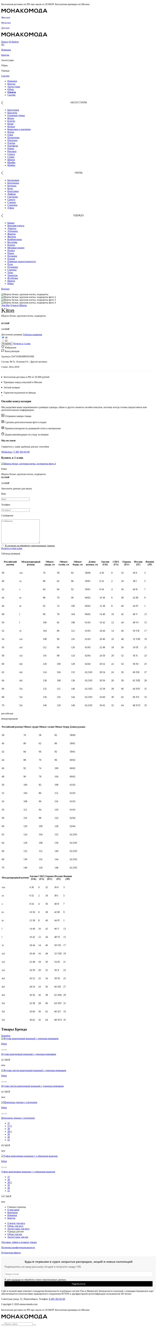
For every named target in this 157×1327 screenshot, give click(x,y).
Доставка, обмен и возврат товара (19, 1242)
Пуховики (12, 267)
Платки (11, 143)
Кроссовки (13, 191)
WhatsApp (6, 452)
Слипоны (12, 205)
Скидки (5, 76)
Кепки (10, 118)
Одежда (11, 92)
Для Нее (5, 305)
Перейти (5, 1035)
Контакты (12, 1212)
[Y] (2, 1324)
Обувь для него (15, 1226)
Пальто (11, 250)
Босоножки (13, 180)
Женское (5, 17)
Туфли (10, 207)
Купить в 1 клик (22, 343)
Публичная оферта (11, 1252)
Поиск (4, 42)
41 (8, 1139)
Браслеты (12, 112)
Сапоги (11, 199)
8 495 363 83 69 (57, 1299)
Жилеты (11, 236)
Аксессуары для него (18, 1228)
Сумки (10, 157)
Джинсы (11, 228)
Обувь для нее (14, 1234)
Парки (10, 253)
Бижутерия (13, 110)
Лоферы (11, 194)
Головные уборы (16, 115)
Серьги (11, 154)
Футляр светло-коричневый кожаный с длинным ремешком (32, 1086)
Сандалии (12, 196)
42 (6, 340)
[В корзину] (2, 1049)
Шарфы (11, 162)
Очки (10, 134)
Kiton (4, 1043)
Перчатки (12, 140)
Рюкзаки (11, 151)
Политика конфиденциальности (18, 1247)
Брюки (10, 223)
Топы (10, 272)
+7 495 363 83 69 (21, 452)
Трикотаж (12, 275)
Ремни (10, 148)
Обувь (10, 89)
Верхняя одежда (15, 225)
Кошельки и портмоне (19, 129)
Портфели (12, 146)
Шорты (11, 281)
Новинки (6, 49)
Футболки (12, 278)
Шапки (11, 159)
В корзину (7, 344)
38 (8, 1128)
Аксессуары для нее (17, 1237)
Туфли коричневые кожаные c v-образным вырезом (28, 1171)
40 (6, 337)
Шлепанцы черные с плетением (18, 1118)
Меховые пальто (15, 247)
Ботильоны (13, 183)
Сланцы (11, 202)
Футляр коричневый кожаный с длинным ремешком (28, 1054)
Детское (5, 28)
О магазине (13, 1209)
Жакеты (11, 234)
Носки (10, 132)
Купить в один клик (11, 548)
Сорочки (12, 269)
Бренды (5, 55)
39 (8, 1134)
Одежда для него (16, 1223)
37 (8, 1123)
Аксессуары (13, 86)
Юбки (10, 283)
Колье (10, 123)
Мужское (6, 22)
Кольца (11, 126)
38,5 (9, 1131)
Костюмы (12, 242)
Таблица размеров (32, 334)
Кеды (10, 188)
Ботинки (11, 185)
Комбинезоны (14, 239)
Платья (11, 258)
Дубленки (12, 231)
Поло (10, 264)
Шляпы (11, 165)
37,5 (9, 1126)
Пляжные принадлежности (21, 261)
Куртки (11, 245)
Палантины (13, 137)
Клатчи (11, 121)
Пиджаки (12, 256)
